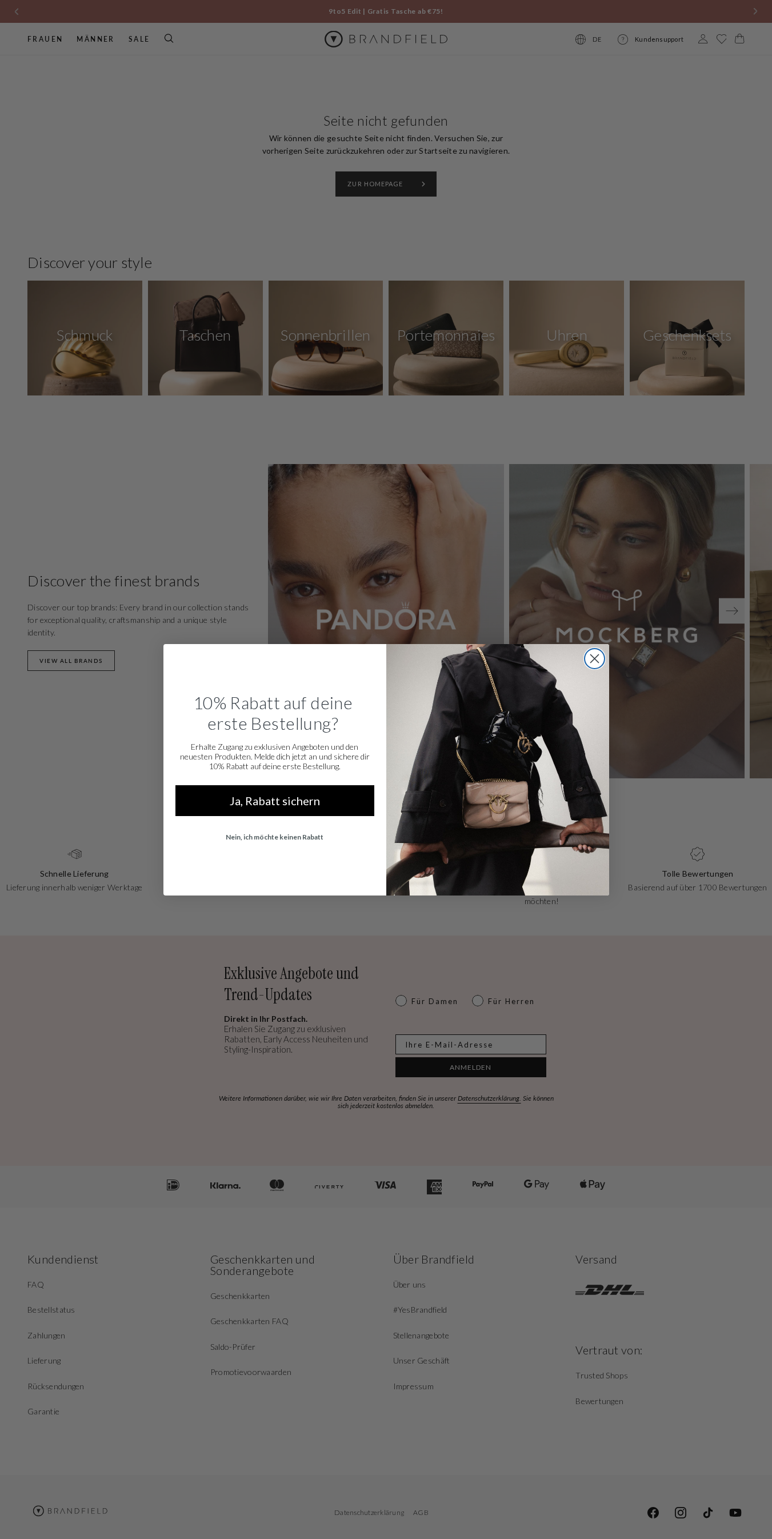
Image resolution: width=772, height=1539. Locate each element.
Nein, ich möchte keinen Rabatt (274, 837)
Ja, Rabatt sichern (275, 801)
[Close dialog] (595, 659)
